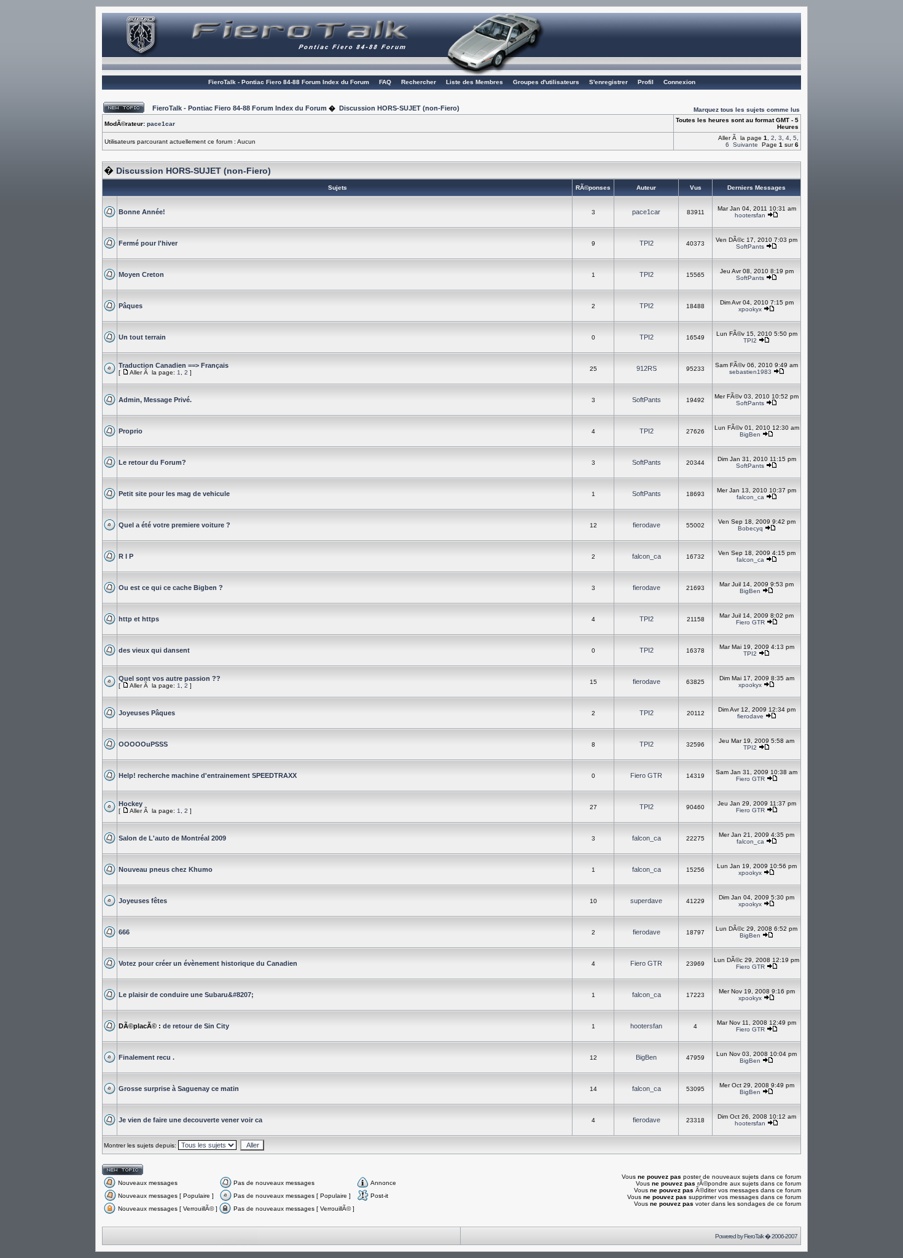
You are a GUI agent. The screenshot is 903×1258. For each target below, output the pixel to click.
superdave (646, 900)
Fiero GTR (750, 622)
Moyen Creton (141, 274)
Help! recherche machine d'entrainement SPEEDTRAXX (208, 775)
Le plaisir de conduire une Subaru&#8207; (186, 994)
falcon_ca (750, 497)
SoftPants (750, 246)
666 (124, 932)
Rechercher (418, 82)
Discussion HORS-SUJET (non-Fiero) (399, 108)
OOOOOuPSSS (143, 744)
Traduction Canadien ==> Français (174, 365)
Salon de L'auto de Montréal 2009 (172, 838)
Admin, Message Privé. (155, 399)
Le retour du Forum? (152, 462)
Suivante (745, 144)
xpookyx (750, 309)
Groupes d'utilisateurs (546, 82)
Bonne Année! (142, 211)
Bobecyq (750, 528)
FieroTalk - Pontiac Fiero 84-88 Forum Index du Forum (288, 82)
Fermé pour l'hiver (148, 243)
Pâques (131, 305)
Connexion (679, 82)
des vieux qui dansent (154, 650)
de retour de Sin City (196, 1026)
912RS (646, 368)
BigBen (750, 434)
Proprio (131, 431)
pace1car (161, 123)
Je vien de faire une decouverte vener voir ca (190, 1120)
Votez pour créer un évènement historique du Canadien (208, 963)
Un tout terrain (142, 337)
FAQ (385, 82)
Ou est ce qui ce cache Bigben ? (171, 587)
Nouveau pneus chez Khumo (166, 869)
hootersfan (750, 215)
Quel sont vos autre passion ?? (170, 678)
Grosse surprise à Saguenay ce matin (179, 1088)
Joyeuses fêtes (143, 900)
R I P (126, 556)
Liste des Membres (474, 82)
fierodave (646, 525)
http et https (139, 619)
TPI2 (646, 243)
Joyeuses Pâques (147, 712)
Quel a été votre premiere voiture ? (174, 525)
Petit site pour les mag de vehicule (174, 493)
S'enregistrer (608, 82)
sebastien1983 (750, 371)
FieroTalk (754, 1236)
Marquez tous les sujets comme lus (747, 109)
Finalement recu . (146, 1057)
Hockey (131, 803)
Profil (646, 82)
